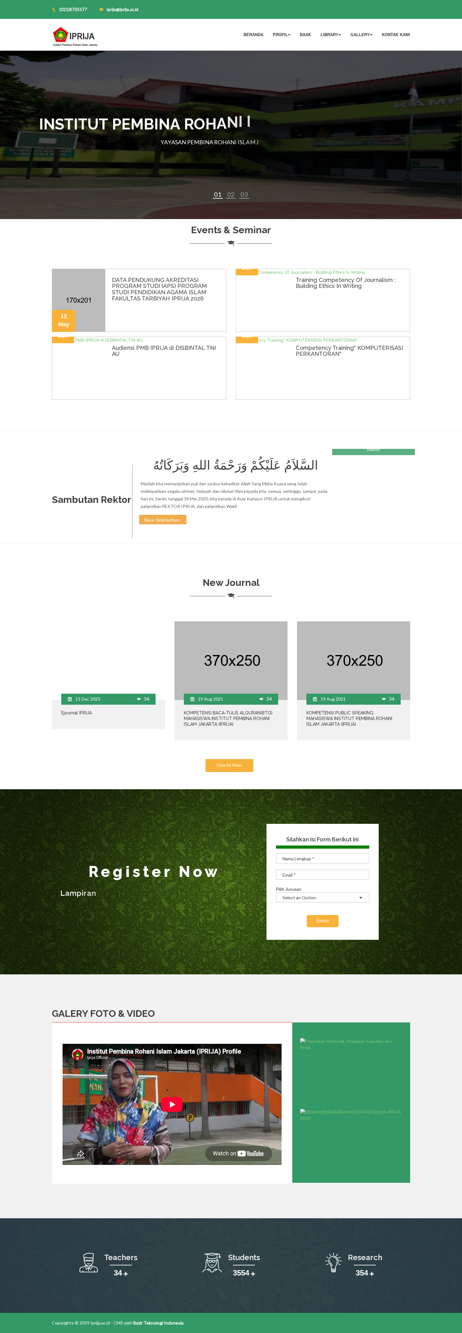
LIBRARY (329, 34)
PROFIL (280, 34)
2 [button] (233, 194)
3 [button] (246, 194)
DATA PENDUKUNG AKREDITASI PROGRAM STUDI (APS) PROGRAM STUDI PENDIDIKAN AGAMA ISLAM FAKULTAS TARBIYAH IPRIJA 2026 (159, 289)
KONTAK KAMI (396, 34)
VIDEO (141, 1013)
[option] (231, 135)
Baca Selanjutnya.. (162, 519)
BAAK (305, 34)
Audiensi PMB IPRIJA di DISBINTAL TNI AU (164, 350)
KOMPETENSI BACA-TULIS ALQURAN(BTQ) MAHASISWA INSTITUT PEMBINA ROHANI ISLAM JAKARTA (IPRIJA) (228, 718)
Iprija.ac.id (100, 1322)
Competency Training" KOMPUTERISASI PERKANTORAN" (349, 350)
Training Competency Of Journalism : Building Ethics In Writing (346, 283)
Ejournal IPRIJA (76, 712)
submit (322, 920)
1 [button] (220, 194)
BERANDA (253, 34)
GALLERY (360, 34)
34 (146, 699)
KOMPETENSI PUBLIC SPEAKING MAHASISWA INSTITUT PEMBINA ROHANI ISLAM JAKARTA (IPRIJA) (349, 718)
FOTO (103, 1013)
